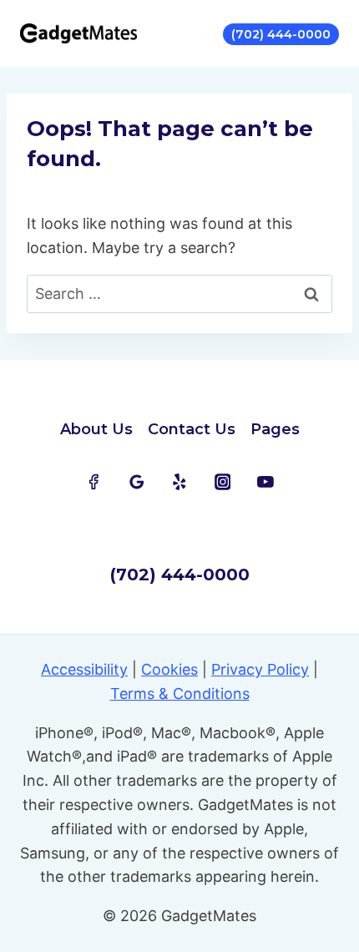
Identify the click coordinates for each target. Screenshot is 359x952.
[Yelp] (179, 482)
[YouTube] (265, 482)
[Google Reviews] (137, 482)
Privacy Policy (260, 669)
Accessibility (84, 669)
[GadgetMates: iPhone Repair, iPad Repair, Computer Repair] (78, 33)
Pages (275, 429)
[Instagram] (223, 482)
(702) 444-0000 (281, 34)
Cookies (169, 669)
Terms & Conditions (180, 693)
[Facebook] (93, 482)
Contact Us (191, 429)
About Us (96, 429)
